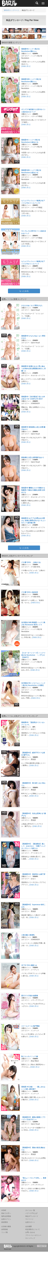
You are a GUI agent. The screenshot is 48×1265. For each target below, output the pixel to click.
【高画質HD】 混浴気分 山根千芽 (33, 874)
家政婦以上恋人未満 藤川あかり (32, 457)
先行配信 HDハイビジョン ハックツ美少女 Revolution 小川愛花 (33, 684)
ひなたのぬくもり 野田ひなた (32, 305)
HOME (3, 1210)
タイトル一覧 (30, 1210)
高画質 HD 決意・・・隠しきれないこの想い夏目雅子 (33, 1088)
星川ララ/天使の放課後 (29, 995)
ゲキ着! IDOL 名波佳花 (29, 592)
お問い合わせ (30, 1232)
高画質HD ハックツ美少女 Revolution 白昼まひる (30, 141)
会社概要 (28, 1226)
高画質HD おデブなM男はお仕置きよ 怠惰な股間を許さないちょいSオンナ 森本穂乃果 (33, 520)
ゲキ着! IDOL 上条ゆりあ (31, 562)
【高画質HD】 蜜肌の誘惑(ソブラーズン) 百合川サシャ (33, 1118)
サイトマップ (30, 1238)
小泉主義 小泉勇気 (28, 935)
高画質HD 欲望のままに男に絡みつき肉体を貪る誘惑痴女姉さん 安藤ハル (33, 368)
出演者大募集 (6, 1226)
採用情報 (4, 1229)
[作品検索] (37, 3)
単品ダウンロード (31, 1216)
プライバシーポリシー (33, 1235)
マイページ (29, 1219)
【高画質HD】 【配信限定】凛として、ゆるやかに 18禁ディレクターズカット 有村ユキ (33, 846)
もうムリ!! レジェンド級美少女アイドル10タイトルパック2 (33, 201)
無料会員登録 (6, 1216)
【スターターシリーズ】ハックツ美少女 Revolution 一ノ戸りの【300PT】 (33, 655)
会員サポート (30, 1222)
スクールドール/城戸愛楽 (30, 1026)
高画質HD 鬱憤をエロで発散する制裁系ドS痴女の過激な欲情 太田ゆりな (33, 490)
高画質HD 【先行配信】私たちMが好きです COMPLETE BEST (33, 397)
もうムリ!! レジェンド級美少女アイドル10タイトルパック (33, 262)
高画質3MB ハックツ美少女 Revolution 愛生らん (31, 80)
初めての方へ (6, 1213)
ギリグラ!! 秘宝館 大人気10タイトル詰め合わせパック (33, 110)
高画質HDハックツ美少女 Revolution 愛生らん (30, 50)
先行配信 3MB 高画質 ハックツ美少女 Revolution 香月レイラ (33, 623)
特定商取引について (32, 1229)
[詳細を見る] (25, 66)
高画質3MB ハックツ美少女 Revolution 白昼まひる (31, 171)
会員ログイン (6, 1219)
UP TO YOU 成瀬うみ (29, 965)
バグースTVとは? (31, 1213)
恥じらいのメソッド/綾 (29, 1056)
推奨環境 (4, 1222)
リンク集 (4, 1232)
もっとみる (24, 291)
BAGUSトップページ (11, 10)
